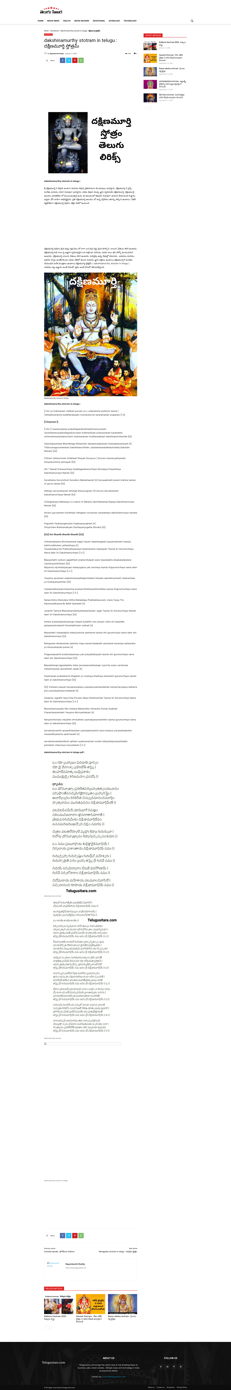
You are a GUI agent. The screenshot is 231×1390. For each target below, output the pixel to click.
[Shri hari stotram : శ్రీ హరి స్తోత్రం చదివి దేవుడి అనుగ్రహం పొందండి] (150, 98)
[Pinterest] (75, 60)
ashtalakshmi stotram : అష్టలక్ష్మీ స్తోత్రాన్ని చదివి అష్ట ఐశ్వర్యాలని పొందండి (172, 84)
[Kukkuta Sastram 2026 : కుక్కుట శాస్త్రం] (58, 1304)
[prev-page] (45, 1327)
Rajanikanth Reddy (57, 53)
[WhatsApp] (81, 60)
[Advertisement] (131, 10)
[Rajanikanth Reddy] (46, 53)
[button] (192, 21)
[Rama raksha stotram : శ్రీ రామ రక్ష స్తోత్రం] (122, 1304)
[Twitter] (68, 60)
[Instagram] (167, 1366)
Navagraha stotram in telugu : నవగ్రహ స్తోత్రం (118, 1251)
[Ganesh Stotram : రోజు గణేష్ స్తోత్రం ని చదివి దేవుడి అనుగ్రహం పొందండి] (90, 1304)
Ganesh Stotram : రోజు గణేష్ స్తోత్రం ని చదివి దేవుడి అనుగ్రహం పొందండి (89, 1319)
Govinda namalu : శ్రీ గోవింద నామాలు (59, 1251)
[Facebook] (62, 60)
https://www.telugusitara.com (76, 1268)
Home (46, 31)
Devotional (54, 31)
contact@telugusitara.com (114, 1376)
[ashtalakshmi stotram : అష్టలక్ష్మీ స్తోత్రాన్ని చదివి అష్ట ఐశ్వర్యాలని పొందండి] (150, 84)
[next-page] (50, 1327)
